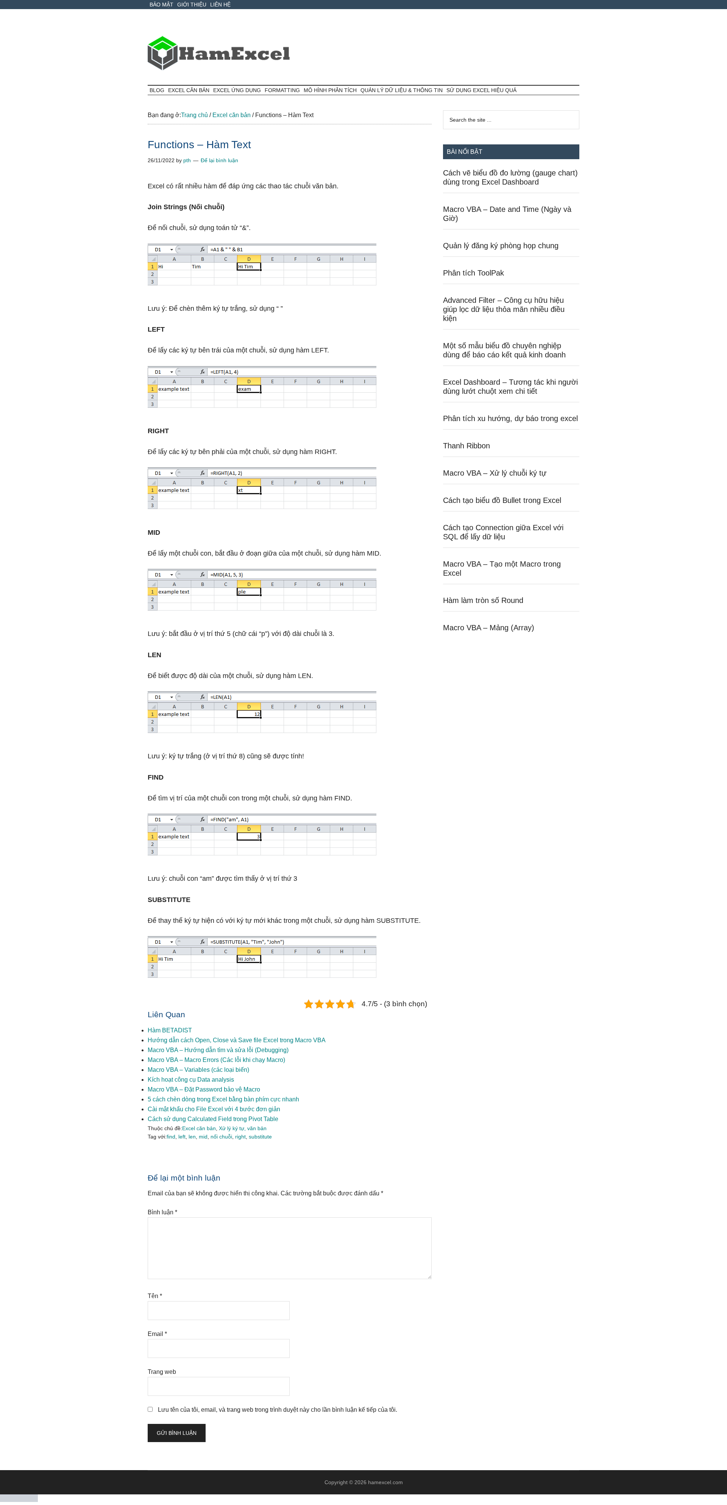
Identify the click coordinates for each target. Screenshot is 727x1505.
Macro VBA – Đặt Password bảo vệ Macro (204, 1089)
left (182, 1137)
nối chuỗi (221, 1137)
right (240, 1137)
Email (157, 1334)
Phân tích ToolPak (473, 273)
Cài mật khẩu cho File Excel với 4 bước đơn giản (214, 1109)
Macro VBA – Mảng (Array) (488, 627)
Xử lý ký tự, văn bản (243, 1128)
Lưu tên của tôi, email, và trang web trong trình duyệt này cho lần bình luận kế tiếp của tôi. (277, 1409)
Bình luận (162, 1212)
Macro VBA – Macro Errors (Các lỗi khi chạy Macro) (216, 1060)
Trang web (162, 1372)
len (192, 1137)
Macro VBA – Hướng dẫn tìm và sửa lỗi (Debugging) (218, 1050)
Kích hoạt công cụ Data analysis (191, 1079)
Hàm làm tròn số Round (483, 600)
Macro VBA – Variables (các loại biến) (198, 1069)
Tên (155, 1296)
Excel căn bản (199, 1128)
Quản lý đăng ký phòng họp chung (501, 245)
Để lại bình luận (219, 160)
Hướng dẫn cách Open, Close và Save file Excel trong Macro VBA (237, 1040)
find (171, 1137)
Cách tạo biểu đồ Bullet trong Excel (502, 500)
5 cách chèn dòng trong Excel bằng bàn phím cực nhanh (223, 1099)
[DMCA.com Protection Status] (19, 1500)
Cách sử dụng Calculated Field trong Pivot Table (213, 1119)
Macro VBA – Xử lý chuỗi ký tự (494, 473)
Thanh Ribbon (466, 446)
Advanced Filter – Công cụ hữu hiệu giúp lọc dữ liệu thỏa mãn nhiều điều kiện (504, 309)
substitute (260, 1137)
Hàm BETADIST (170, 1030)
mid (203, 1137)
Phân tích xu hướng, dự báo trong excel (510, 418)
